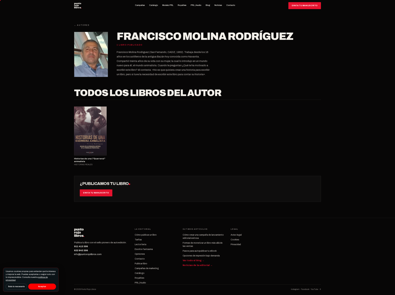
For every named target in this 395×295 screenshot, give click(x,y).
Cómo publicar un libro (146, 235)
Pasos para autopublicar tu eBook (200, 251)
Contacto (230, 5)
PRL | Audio (196, 5)
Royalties (182, 5)
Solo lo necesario (16, 286)
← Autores (81, 25)
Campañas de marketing (147, 268)
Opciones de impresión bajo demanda (201, 256)
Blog (208, 5)
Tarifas (138, 240)
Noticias (218, 5)
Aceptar (42, 286)
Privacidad (236, 244)
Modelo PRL (167, 5)
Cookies (235, 240)
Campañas (140, 5)
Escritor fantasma (144, 249)
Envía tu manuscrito (305, 5)
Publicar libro (141, 263)
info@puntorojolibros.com (88, 254)
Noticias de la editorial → (198, 265)
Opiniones (140, 254)
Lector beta (140, 244)
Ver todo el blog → (193, 260)
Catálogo (153, 5)
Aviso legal (236, 235)
